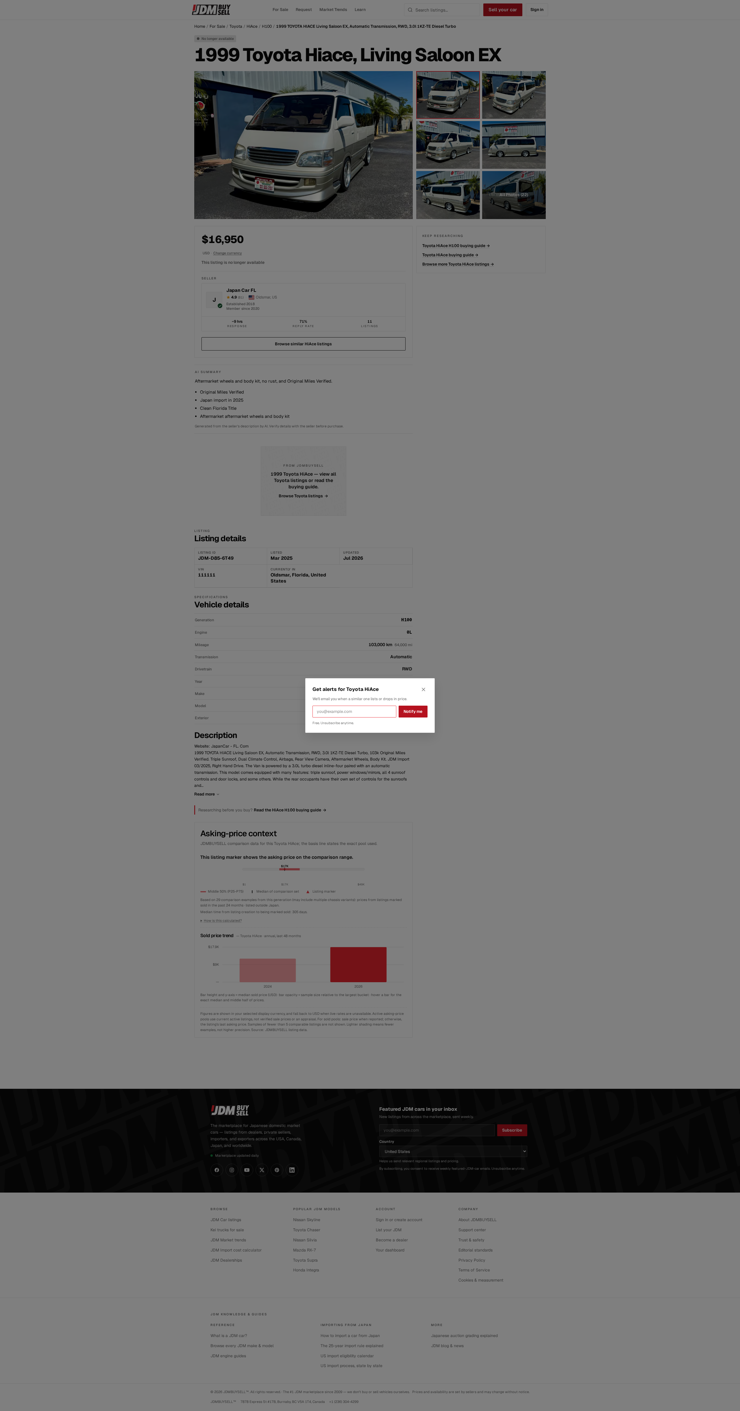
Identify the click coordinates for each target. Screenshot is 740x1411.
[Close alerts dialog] (423, 689)
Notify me (413, 711)
